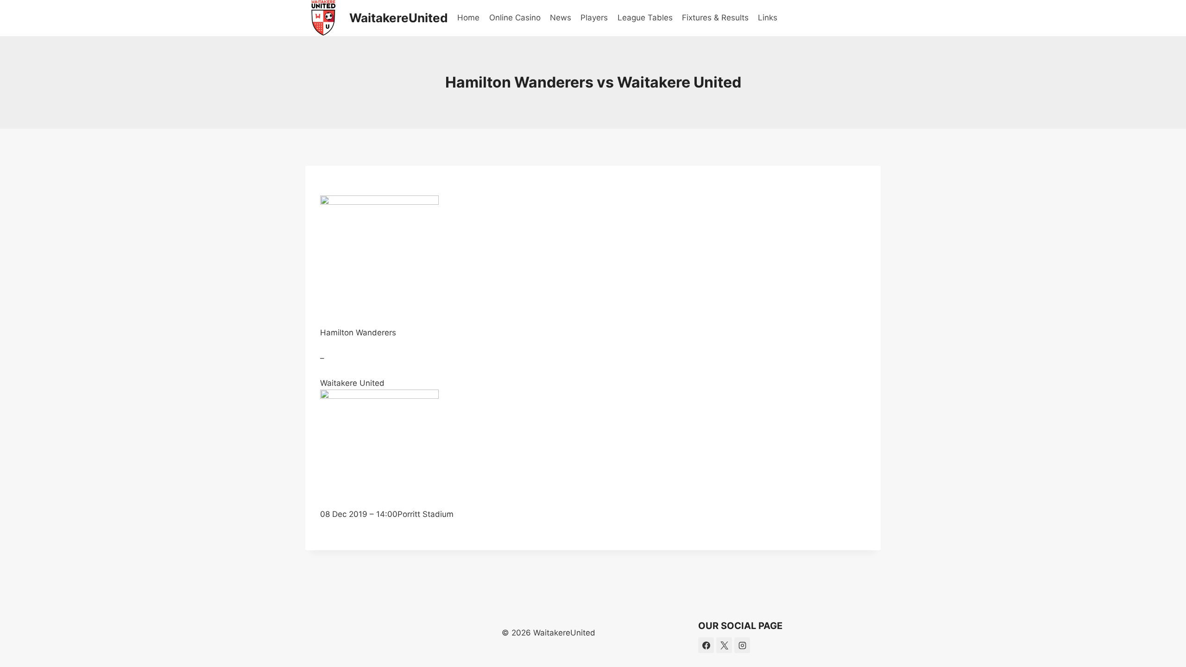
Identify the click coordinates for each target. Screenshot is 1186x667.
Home (468, 17)
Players (594, 17)
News (560, 17)
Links (767, 17)
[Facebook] (706, 645)
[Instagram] (742, 645)
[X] (724, 645)
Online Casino (515, 17)
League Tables (645, 17)
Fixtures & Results (715, 17)
